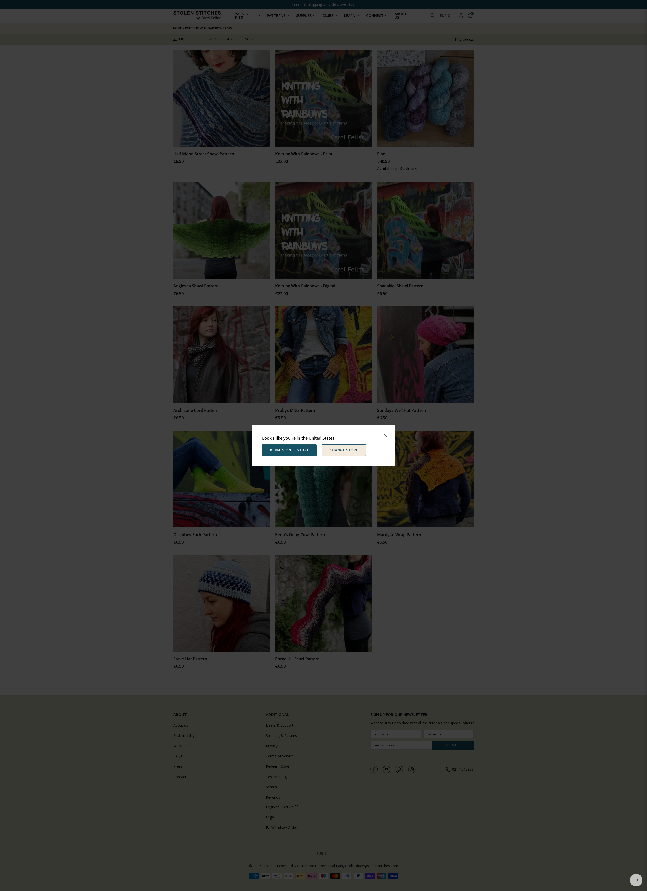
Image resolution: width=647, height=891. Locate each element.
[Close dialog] (385, 435)
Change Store (344, 450)
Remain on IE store (289, 450)
